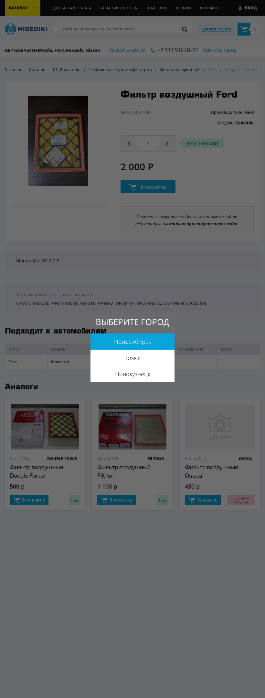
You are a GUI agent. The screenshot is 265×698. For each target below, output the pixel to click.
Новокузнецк (132, 374)
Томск (133, 358)
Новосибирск (132, 341)
